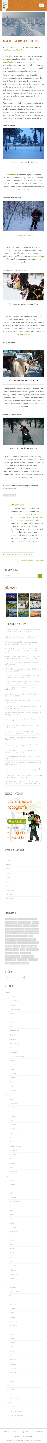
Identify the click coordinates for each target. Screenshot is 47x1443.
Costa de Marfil (15, 1009)
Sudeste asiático (32, 943)
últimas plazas (23, 963)
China (12, 1193)
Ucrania (12, 1381)
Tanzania (17, 946)
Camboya (13, 1189)
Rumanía (13, 1373)
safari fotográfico (29, 939)
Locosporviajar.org (32, 929)
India (11, 1210)
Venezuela (13, 1172)
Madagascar (10, 932)
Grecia (12, 1355)
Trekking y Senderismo (29, 946)
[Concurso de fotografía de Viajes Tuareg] (23, 819)
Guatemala (13, 1150)
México (12, 1159)
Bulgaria (13, 1313)
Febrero (9, 860)
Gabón (12, 1022)
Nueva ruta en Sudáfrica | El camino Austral (20, 719)
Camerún (13, 1005)
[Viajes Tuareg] (5, 5)
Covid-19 (35, 922)
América (9, 1095)
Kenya (12, 1026)
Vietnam (8, 963)
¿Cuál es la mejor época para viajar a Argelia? (21, 738)
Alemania (13, 1304)
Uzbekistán (9, 949)
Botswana (13, 996)
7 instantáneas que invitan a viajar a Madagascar (23, 713)
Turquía (12, 1377)
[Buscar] (40, 576)
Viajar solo (25, 1432)
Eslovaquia (13, 1326)
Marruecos (35, 932)
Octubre (9, 894)
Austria (12, 1308)
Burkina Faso (14, 1001)
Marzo (8, 864)
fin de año (26, 926)
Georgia (12, 1206)
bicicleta (33, 919)
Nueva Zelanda (15, 1291)
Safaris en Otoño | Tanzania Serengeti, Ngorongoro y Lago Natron (19, 732)
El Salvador (14, 1142)
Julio (7, 882)
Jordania (13, 1227)
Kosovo (12, 1351)
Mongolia (13, 1244)
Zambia (12, 1086)
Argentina (13, 1103)
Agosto (8, 886)
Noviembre (10, 899)
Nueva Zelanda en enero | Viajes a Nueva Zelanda (23, 694)
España (12, 1334)
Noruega (13, 1364)
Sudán (12, 1069)
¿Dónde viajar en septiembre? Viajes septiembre (22, 763)
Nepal (12, 1253)
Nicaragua (13, 1163)
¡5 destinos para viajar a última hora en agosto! (22, 725)
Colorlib (20, 1440)
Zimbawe (13, 1090)
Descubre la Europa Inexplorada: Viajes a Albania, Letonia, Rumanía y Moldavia (23, 782)
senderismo (21, 943)
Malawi (12, 1035)
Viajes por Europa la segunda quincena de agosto (23, 706)
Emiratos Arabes (15, 1202)
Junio (8, 877)
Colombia (13, 1125)
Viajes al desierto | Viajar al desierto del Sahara (22, 663)
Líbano (12, 1240)
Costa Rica (13, 1129)
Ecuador (13, 1137)
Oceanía (9, 1283)
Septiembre (10, 890)
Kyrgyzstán (13, 1232)
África (15, 963)
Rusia (11, 1261)
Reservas (13, 1407)
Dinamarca (13, 1321)
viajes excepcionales (12, 956)
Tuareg (8, 1402)
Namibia (8, 936)
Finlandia (35, 926)
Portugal (13, 1368)
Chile (11, 1120)
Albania (8, 919)
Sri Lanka (13, 1266)
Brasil (11, 1112)
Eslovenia (13, 1330)
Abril (7, 869)
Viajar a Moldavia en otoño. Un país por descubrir (23, 756)
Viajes (23, 949)
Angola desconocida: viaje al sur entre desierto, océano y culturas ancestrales (22, 649)
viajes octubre (21, 960)
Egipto (12, 1014)
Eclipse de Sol (10, 926)
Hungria (12, 1338)
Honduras (13, 1155)
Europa (39, 47)
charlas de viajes (11, 922)
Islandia (12, 1343)
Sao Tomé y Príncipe (17, 1056)
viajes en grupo (25, 953)
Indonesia (13, 1214)
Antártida (13, 1390)
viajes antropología (12, 953)
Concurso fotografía (17, 1415)
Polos (8, 1385)
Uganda (12, 1082)
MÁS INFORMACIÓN (29, 541)
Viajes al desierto (32, 949)
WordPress (38, 1440)
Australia (13, 1287)
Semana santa (10, 943)
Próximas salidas (16, 1411)
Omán (15, 936)
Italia (11, 1347)
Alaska (12, 1099)
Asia (14, 919)
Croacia (12, 1317)
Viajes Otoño (38, 1432)
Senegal (12, 1061)
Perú (31, 936)
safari (20, 939)
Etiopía (19, 926)
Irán (11, 1219)
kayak (22, 929)
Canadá (12, 1116)
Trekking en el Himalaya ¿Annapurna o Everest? (22, 700)
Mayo (8, 873)
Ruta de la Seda (11, 939)
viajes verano (32, 960)
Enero (8, 856)
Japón (16, 929)
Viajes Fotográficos (9, 50)
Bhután (12, 1184)
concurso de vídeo (24, 922)
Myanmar (13, 1249)
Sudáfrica (13, 1065)
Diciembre (9, 903)
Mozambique (14, 1043)
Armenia (12, 1180)
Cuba (11, 1133)
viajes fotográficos (27, 956)
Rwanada (13, 1052)
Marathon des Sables (23, 932)
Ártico (12, 1394)
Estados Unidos (15, 1146)
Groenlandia (14, 1398)
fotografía (9, 929)
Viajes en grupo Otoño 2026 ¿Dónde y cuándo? (22, 688)
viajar (17, 949)
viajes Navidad (10, 960)
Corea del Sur (14, 1197)
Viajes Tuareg (29, 47)
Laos (11, 1236)
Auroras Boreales (9, 495)
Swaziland (13, 1073)
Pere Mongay (23, 936)
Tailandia (9, 946)
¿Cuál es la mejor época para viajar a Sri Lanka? (22, 669)
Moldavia (13, 1360)
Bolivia (12, 1108)
